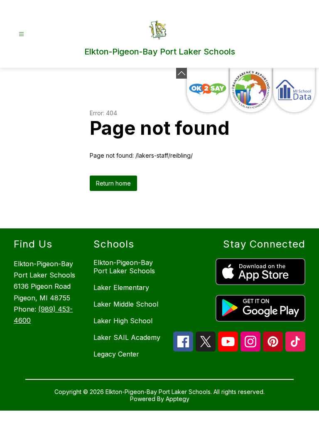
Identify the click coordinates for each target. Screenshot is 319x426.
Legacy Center (116, 354)
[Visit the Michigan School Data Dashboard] (294, 90)
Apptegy (177, 398)
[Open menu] (21, 34)
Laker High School (122, 321)
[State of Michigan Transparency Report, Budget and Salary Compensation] (251, 90)
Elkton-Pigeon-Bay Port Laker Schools (124, 266)
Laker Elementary (121, 287)
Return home (113, 183)
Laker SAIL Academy (126, 337)
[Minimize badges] (181, 73)
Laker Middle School (125, 304)
